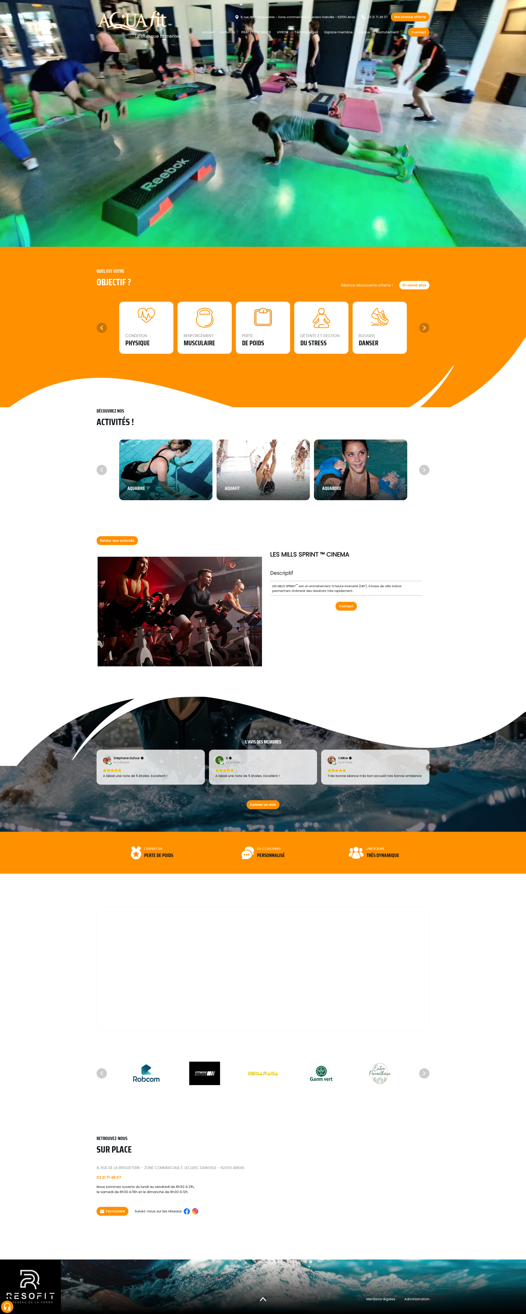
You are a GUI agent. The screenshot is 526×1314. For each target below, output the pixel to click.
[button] (96, 767)
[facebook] (187, 1211)
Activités (227, 32)
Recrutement (387, 32)
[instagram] (195, 1211)
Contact (419, 32)
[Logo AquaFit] (139, 25)
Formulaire (115, 1211)
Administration (416, 1299)
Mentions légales (380, 1299)
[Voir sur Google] (107, 760)
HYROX (282, 32)
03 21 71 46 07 (378, 17)
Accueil (208, 32)
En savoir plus (414, 285)
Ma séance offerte (410, 17)
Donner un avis (263, 804)
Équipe (364, 32)
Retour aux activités (117, 540)
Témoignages (306, 32)
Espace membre (338, 32)
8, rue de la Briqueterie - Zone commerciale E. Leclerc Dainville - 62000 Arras (298, 17)
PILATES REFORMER (256, 32)
